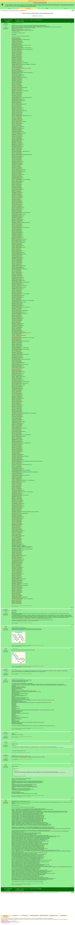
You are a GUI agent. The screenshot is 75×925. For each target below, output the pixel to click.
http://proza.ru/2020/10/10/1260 (17, 65)
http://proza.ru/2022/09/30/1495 (17, 63)
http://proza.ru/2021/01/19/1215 (17, 264)
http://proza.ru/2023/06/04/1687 (17, 350)
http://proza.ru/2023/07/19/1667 (17, 96)
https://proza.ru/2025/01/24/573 (17, 410)
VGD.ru (9, 8)
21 (32, 19)
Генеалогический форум (5, 892)
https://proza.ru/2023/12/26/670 (17, 600)
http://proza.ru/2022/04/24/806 (16, 467)
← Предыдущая (9, 19)
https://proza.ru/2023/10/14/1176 (17, 319)
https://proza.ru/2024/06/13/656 (17, 195)
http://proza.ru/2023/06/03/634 (16, 389)
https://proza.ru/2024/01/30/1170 (17, 114)
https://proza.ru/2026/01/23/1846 (17, 499)
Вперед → (40, 19)
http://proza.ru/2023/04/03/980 (16, 206)
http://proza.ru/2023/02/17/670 (16, 289)
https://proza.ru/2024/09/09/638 (17, 432)
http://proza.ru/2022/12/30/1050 (17, 594)
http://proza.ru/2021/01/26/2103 (17, 155)
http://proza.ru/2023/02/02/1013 (17, 435)
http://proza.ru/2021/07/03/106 (16, 420)
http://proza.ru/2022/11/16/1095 (17, 356)
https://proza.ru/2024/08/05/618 (17, 296)
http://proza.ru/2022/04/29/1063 (17, 116)
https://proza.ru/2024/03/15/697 (17, 256)
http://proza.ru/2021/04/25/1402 (17, 355)
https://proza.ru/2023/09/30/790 (17, 254)
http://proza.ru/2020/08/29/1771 (17, 336)
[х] (46, 0)
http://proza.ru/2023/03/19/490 (16, 193)
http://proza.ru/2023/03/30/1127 (17, 360)
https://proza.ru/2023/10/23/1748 (17, 450)
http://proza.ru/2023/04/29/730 (16, 43)
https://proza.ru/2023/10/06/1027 (17, 455)
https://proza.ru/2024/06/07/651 (17, 520)
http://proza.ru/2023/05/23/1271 (17, 268)
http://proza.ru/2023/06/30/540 (16, 108)
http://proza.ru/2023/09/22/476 (16, 317)
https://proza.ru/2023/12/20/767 (17, 510)
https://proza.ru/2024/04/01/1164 (17, 327)
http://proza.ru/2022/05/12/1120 (17, 271)
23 (35, 19)
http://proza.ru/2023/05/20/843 (16, 210)
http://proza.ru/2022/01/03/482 (16, 98)
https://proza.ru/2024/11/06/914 (17, 581)
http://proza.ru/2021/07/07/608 (16, 474)
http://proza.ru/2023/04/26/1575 (17, 479)
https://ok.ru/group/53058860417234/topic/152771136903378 (21, 68)
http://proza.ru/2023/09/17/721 (16, 183)
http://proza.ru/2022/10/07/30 (16, 168)
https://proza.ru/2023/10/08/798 (17, 48)
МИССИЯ (15, 915)
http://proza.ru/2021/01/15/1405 (17, 494)
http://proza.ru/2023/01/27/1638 (17, 351)
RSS (16, 921)
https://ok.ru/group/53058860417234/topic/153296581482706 (21, 45)
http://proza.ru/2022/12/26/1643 (17, 390)
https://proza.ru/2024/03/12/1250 (17, 591)
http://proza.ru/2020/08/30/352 (16, 306)
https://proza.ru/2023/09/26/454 (17, 375)
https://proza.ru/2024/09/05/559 (17, 71)
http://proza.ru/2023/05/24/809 (16, 38)
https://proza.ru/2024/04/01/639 (17, 338)
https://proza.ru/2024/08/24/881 (17, 216)
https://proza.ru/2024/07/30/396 (17, 519)
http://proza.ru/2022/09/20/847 (16, 558)
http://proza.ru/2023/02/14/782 (16, 334)
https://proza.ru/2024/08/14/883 (17, 231)
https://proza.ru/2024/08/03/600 (17, 76)
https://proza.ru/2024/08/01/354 (17, 574)
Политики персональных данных (34, 919)
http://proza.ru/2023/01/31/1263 (17, 127)
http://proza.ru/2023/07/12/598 (16, 471)
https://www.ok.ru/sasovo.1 (19, 28)
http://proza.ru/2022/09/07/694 (16, 132)
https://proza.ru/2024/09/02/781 (17, 442)
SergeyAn (22, 21)
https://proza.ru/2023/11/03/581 (17, 122)
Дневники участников (7, 10)
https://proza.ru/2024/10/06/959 (17, 549)
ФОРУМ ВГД (5, 916)
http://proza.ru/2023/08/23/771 (16, 374)
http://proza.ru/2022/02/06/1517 (17, 70)
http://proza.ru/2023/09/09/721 (16, 213)
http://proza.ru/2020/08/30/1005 (17, 603)
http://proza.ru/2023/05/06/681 (16, 218)
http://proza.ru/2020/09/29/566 (16, 246)
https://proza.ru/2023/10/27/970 (17, 106)
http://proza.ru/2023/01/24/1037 (17, 380)
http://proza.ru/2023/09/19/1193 (17, 551)
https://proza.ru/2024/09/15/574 (17, 83)
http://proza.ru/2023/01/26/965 (16, 447)
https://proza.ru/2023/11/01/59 (16, 484)
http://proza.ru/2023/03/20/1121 (17, 348)
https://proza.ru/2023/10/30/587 (17, 341)
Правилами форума (4, 920)
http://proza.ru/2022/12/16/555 (16, 343)
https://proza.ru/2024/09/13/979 (17, 61)
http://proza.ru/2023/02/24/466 (16, 422)
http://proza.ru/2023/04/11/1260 (17, 433)
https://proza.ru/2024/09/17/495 (17, 263)
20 (31, 19)
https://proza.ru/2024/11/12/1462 (17, 458)
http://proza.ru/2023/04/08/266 (16, 385)
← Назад (21, 19)
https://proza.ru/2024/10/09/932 (17, 138)
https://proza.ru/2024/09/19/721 (17, 402)
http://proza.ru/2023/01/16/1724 (17, 93)
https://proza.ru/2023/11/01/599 (17, 579)
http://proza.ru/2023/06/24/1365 (17, 253)
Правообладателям (6, 922)
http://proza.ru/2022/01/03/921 (16, 269)
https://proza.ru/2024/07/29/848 (17, 387)
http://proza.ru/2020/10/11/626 (16, 294)
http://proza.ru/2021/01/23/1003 (17, 423)
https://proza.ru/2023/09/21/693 (33, 620)
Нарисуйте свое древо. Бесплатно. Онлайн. (36, 0)
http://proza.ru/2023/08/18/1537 (17, 135)
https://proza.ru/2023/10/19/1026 (17, 526)
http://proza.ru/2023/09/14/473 (16, 203)
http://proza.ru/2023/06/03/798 (16, 564)
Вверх (71, 23)
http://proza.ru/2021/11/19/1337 (17, 476)
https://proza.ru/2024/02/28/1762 (17, 531)
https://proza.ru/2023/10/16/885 (17, 170)
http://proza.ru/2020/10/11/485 (16, 512)
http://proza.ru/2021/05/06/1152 (17, 130)
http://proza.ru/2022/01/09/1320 (17, 563)
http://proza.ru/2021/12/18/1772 (17, 91)
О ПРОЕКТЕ (5, 915)
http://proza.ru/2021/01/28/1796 (17, 278)
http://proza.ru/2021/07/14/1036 (17, 477)
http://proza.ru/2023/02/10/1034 (17, 162)
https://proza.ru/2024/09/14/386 (17, 205)
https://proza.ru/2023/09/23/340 (17, 324)
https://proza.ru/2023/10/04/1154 (17, 223)
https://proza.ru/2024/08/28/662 (17, 522)
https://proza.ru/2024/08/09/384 (17, 286)
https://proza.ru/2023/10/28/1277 (17, 153)
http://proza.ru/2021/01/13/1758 (17, 430)
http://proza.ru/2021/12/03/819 (16, 309)
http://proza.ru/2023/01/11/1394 (17, 109)
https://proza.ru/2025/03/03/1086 (17, 502)
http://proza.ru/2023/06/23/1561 (17, 120)
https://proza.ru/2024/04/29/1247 (17, 353)
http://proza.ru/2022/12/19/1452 (17, 548)
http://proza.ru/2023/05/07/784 (16, 165)
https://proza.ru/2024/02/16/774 (17, 576)
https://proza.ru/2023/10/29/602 (17, 316)
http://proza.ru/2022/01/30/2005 (17, 465)
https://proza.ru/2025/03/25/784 (17, 274)
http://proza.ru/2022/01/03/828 (16, 81)
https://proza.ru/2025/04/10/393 (17, 365)
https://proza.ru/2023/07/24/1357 (17, 312)
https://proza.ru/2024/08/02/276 (17, 415)
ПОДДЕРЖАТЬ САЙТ (53, 915)
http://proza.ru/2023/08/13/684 (16, 145)
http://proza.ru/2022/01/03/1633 (17, 279)
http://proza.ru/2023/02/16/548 (16, 358)
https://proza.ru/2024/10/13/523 (17, 160)
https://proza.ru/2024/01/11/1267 (17, 497)
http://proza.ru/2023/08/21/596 (16, 437)
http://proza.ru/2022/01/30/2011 (17, 466)
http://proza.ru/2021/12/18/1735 (17, 443)
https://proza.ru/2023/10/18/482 (17, 273)
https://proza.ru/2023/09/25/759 (17, 261)
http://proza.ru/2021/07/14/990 (16, 329)
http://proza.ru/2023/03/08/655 (16, 321)
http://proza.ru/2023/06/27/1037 (17, 113)
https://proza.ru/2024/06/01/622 (17, 340)
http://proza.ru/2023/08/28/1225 (17, 215)
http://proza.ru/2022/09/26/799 (16, 492)
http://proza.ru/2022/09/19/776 (16, 553)
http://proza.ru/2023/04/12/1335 (17, 180)
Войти (47, 8)
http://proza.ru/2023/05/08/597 (16, 366)
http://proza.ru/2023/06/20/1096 (17, 460)
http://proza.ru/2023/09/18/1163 (17, 185)
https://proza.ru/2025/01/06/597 (17, 208)
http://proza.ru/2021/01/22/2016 (17, 311)
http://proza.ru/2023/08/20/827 (16, 150)
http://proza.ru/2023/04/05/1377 (17, 533)
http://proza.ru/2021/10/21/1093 (17, 51)
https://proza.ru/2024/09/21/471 (17, 379)
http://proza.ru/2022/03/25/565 (16, 228)
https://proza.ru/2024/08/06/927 (17, 178)
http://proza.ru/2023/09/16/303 (16, 395)
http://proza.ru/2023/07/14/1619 (17, 541)
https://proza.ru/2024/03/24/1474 (17, 566)
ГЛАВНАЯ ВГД (63, 915)
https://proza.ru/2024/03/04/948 (17, 536)
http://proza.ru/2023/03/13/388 (16, 445)
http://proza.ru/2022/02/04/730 (16, 514)
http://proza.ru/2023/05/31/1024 (17, 472)
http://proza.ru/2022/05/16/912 (16, 66)
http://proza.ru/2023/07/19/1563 (17, 103)
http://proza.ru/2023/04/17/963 (16, 482)
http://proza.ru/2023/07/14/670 (16, 392)
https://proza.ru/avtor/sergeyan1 (26, 29)
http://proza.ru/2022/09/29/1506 (17, 489)
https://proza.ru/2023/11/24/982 (17, 88)
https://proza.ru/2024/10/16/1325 (17, 220)
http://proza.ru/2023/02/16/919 (16, 101)
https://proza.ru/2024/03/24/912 (17, 233)
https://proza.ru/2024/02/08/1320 (17, 331)
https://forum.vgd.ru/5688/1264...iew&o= (24, 756)
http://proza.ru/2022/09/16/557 (16, 238)
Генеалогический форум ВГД (39, 2)
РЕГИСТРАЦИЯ (28, 8)
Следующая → (8, 21)
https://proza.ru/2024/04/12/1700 (17, 345)
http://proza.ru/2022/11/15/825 (16, 377)
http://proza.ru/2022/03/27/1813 (17, 258)
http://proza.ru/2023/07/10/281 (16, 73)
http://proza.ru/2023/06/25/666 (16, 55)
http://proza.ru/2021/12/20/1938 (17, 53)
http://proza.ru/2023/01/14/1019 (17, 440)
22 (34, 19)
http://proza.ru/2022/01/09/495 (16, 515)
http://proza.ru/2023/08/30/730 (16, 251)
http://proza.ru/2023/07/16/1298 (17, 201)
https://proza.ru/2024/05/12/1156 (17, 469)
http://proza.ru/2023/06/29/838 (16, 137)
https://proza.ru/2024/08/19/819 (17, 117)
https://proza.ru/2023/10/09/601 (17, 50)
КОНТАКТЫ (24, 915)
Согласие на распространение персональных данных (52, 919)
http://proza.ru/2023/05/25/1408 (17, 301)
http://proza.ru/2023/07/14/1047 (17, 370)
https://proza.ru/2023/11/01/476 (17, 291)
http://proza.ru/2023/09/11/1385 (17, 507)
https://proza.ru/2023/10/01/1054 (17, 304)
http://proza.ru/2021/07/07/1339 (17, 276)
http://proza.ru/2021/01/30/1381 (17, 394)
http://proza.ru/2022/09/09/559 (16, 584)
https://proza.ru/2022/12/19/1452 (17, 425)
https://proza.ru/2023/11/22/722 (17, 528)
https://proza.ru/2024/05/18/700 (17, 196)
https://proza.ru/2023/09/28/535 (17, 259)
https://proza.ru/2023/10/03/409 (17, 111)
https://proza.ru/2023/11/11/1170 (17, 400)
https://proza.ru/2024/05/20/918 (17, 78)
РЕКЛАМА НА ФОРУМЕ (34, 915)
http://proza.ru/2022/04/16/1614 (17, 211)
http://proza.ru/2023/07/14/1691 (17, 142)
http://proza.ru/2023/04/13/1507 (17, 556)
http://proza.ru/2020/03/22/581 (16, 190)
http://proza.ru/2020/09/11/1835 (17, 361)
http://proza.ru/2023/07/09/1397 (17, 163)
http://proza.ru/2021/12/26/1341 (17, 299)
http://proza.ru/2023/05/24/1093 (17, 86)
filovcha (5, 626)
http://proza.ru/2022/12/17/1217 (17, 428)
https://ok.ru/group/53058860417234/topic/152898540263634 (21, 332)
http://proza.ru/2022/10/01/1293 (17, 188)
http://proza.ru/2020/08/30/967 (16, 372)
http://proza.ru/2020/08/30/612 (16, 75)
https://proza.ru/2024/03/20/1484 (17, 125)
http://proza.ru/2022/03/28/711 (16, 405)
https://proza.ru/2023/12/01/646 (17, 157)
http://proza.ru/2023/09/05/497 (16, 173)
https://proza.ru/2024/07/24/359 (17, 140)
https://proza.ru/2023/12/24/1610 (17, 599)
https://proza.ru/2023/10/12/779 (17, 40)
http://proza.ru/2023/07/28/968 (16, 158)
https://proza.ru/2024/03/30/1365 (17, 368)
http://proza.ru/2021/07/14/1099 (17, 243)
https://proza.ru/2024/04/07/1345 (17, 597)
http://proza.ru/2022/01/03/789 (16, 60)
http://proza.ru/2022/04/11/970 (16, 198)
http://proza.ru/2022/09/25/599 (16, 397)
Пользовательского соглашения (22, 919)
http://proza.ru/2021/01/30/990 (16, 143)
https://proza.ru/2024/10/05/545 (17, 248)
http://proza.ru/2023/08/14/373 (16, 543)
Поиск (66, 8)
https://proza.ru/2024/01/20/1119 (17, 58)
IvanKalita (5, 741)
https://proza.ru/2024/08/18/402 (17, 427)
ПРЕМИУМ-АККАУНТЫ (44, 915)
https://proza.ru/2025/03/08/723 (17, 221)
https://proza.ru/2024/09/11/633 (17, 56)
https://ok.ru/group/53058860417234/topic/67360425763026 (21, 547)
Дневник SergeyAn (23, 10)
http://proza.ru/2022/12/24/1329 (17, 152)
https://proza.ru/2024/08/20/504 (17, 284)
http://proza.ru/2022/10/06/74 (16, 322)
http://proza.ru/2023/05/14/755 (16, 384)
